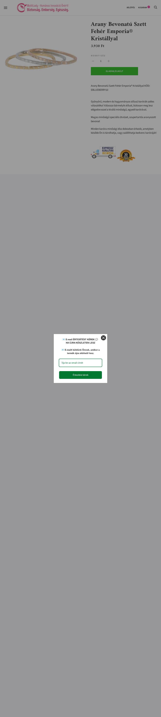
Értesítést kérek (80, 375)
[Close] (103, 338)
